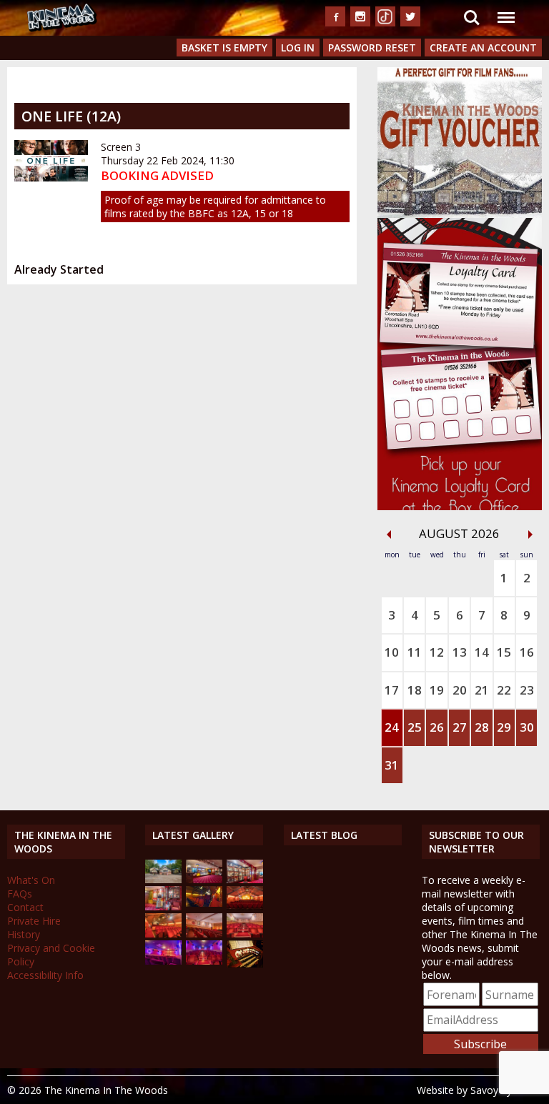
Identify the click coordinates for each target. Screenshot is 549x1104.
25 (414, 727)
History (23, 934)
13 (459, 652)
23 (527, 690)
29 (504, 727)
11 (414, 652)
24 (392, 727)
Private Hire (34, 921)
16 (527, 652)
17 (392, 690)
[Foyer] (204, 879)
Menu (505, 9)
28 (482, 727)
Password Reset (372, 47)
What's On (31, 880)
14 (482, 652)
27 (459, 727)
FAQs (19, 893)
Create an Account (483, 47)
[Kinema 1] (204, 903)
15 (504, 652)
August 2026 (459, 533)
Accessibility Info (45, 975)
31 (392, 765)
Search (472, 9)
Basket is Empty (224, 47)
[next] (530, 534)
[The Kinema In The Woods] (163, 879)
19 (437, 690)
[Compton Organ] (245, 963)
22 (504, 690)
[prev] (389, 534)
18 (414, 690)
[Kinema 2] (204, 933)
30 (527, 727)
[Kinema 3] (163, 961)
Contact (25, 907)
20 (459, 690)
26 (437, 727)
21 (482, 690)
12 (437, 652)
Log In (298, 47)
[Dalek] (163, 906)
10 (392, 652)
